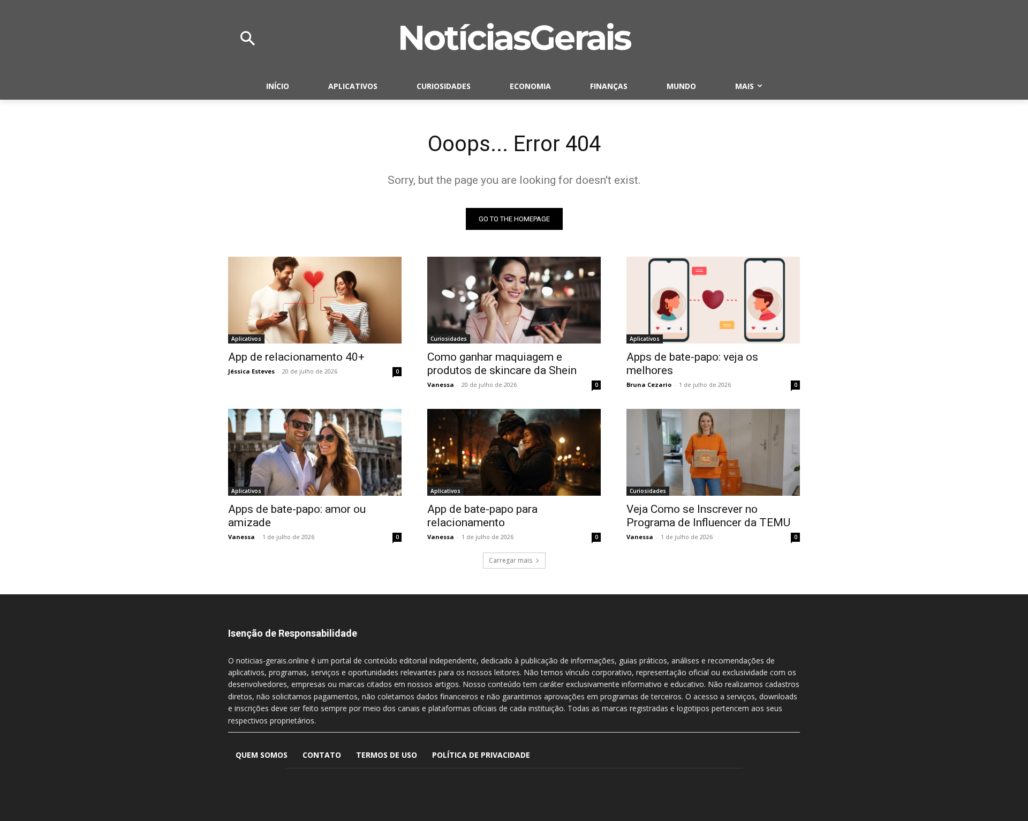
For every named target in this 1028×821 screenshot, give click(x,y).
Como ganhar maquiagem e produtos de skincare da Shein (503, 363)
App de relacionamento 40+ (296, 356)
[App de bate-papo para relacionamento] (514, 452)
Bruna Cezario (648, 384)
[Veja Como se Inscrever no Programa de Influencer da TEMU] (713, 452)
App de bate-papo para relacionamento (482, 516)
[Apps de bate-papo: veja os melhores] (713, 300)
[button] (247, 39)
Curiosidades (448, 338)
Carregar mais (510, 560)
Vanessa (440, 384)
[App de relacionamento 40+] (315, 300)
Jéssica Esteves (251, 371)
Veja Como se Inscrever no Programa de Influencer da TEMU (708, 516)
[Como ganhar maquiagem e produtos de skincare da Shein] (514, 300)
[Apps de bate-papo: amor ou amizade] (315, 452)
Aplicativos (246, 338)
